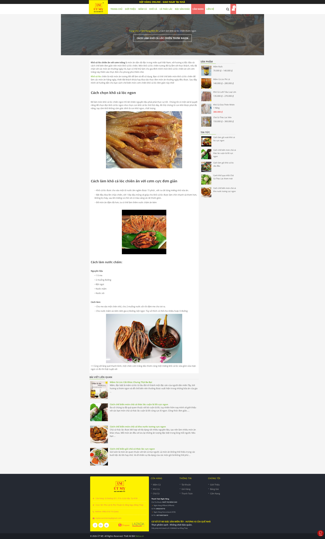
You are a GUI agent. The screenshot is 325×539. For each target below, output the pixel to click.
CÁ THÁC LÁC (166, 9)
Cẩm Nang (215, 493)
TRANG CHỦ (116, 9)
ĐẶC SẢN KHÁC (182, 9)
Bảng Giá (214, 489)
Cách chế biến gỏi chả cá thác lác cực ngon (132, 448)
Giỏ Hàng (186, 489)
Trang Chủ (134, 30)
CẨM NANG (198, 9)
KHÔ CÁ (153, 9)
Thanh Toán (187, 493)
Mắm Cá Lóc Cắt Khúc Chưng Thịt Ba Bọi (131, 382)
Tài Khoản (186, 484)
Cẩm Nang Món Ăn (149, 30)
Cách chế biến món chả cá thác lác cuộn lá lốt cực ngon (139, 404)
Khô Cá (156, 489)
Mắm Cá (157, 484)
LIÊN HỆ (210, 9)
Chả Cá (156, 493)
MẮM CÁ (142, 9)
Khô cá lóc (96, 76)
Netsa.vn (139, 536)
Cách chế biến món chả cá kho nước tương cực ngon (138, 426)
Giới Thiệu (130, 9)
